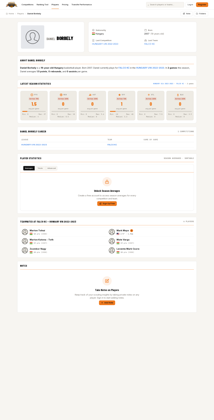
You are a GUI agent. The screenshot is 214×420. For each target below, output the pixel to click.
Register (202, 4)
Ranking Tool (42, 4)
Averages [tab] (29, 168)
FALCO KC (149, 44)
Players (55, 4)
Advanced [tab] (51, 168)
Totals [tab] (40, 168)
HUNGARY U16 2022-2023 (105, 44)
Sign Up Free (109, 203)
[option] (63, 232)
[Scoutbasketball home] (11, 5)
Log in (190, 4)
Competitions (27, 4)
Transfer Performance (81, 4)
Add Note (108, 302)
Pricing (65, 4)
